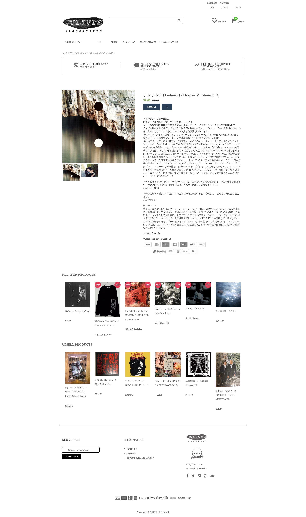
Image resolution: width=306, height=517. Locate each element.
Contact (131, 453)
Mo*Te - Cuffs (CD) (195, 308)
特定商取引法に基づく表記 (140, 458)
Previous (58, 170)
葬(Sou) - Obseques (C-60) (77, 311)
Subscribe (72, 456)
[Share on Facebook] (152, 233)
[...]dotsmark (169, 42)
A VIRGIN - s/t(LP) (225, 311)
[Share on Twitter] (155, 233)
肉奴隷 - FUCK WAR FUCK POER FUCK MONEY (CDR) (226, 395)
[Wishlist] (167, 107)
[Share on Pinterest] (159, 233)
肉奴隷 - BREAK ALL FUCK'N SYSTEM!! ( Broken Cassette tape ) (75, 391)
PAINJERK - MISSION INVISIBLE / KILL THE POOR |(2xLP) (137, 315)
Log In (238, 8)
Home (115, 42)
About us (132, 449)
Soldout (151, 106)
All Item (129, 42)
